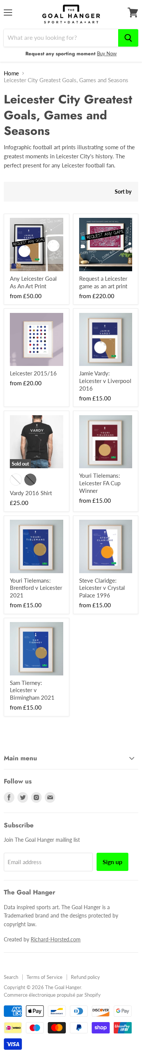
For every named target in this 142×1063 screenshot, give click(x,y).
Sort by (123, 192)
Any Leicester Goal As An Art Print (33, 282)
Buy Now (107, 53)
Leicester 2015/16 (33, 373)
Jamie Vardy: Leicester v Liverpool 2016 (105, 380)
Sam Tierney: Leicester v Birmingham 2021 (32, 690)
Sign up (112, 861)
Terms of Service (44, 977)
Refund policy (85, 977)
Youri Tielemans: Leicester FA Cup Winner (99, 483)
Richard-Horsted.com (56, 939)
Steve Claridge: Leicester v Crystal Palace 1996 (102, 588)
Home (11, 73)
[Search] (128, 38)
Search (11, 977)
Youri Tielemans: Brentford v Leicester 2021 (36, 588)
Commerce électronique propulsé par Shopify (52, 995)
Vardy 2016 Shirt (31, 492)
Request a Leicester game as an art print (103, 282)
